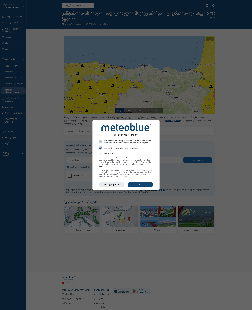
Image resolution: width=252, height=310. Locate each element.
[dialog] (126, 155)
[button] (126, 153)
